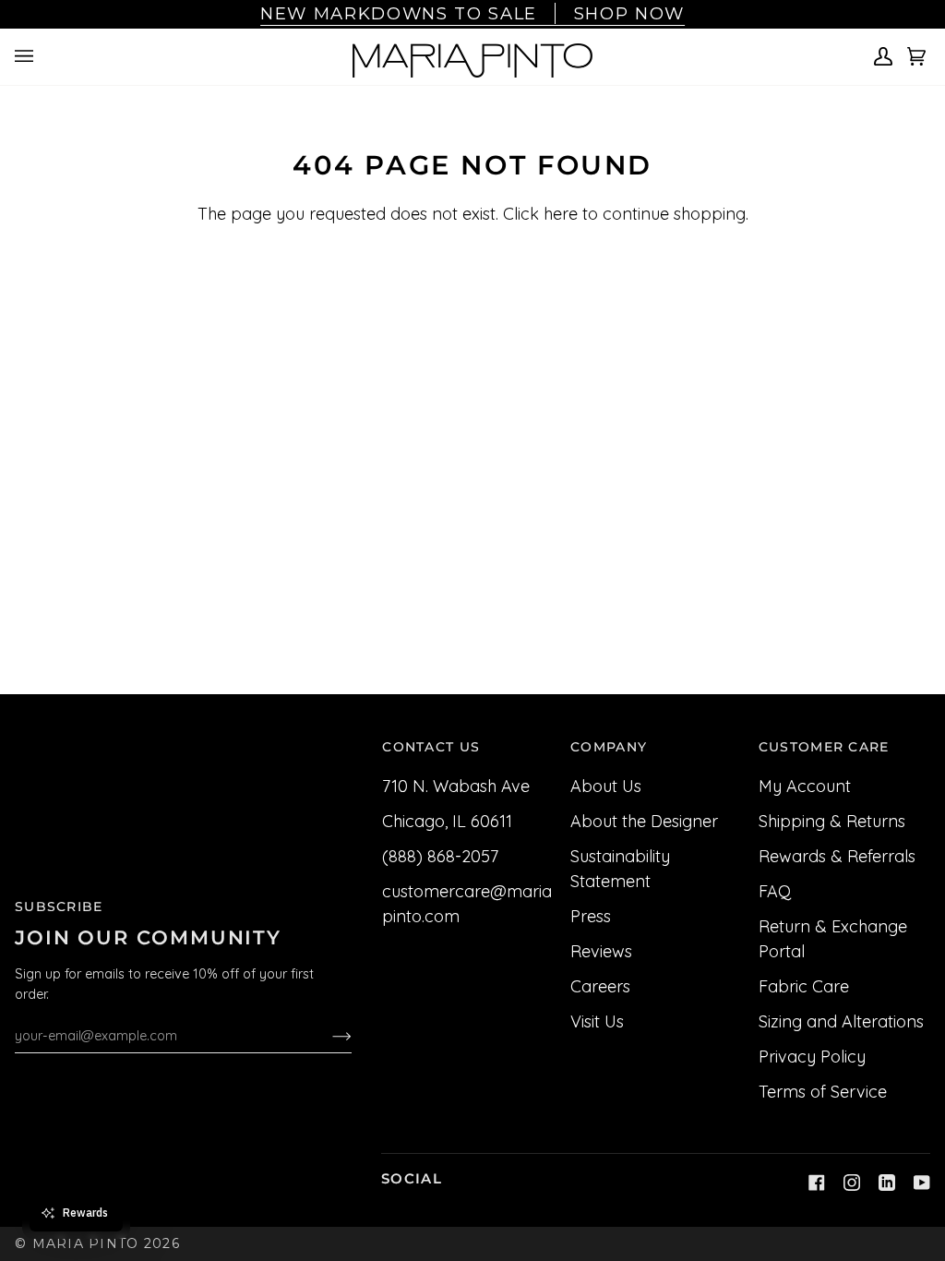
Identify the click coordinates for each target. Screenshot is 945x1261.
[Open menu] (27, 57)
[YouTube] (922, 1182)
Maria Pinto (85, 1243)
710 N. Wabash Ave (456, 786)
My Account (805, 786)
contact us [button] (431, 747)
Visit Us (597, 1021)
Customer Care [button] (824, 747)
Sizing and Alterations (841, 1021)
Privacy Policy (812, 1056)
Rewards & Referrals (837, 856)
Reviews (601, 951)
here (561, 213)
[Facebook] (816, 1182)
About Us (605, 786)
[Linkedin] (887, 1182)
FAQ (775, 891)
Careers (600, 986)
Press (590, 916)
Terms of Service (823, 1091)
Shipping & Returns (832, 821)
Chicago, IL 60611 (447, 821)
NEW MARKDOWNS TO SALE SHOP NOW (472, 13)
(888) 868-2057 (440, 856)
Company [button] (608, 747)
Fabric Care (804, 986)
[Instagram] (851, 1182)
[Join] (327, 1036)
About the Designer (644, 821)
